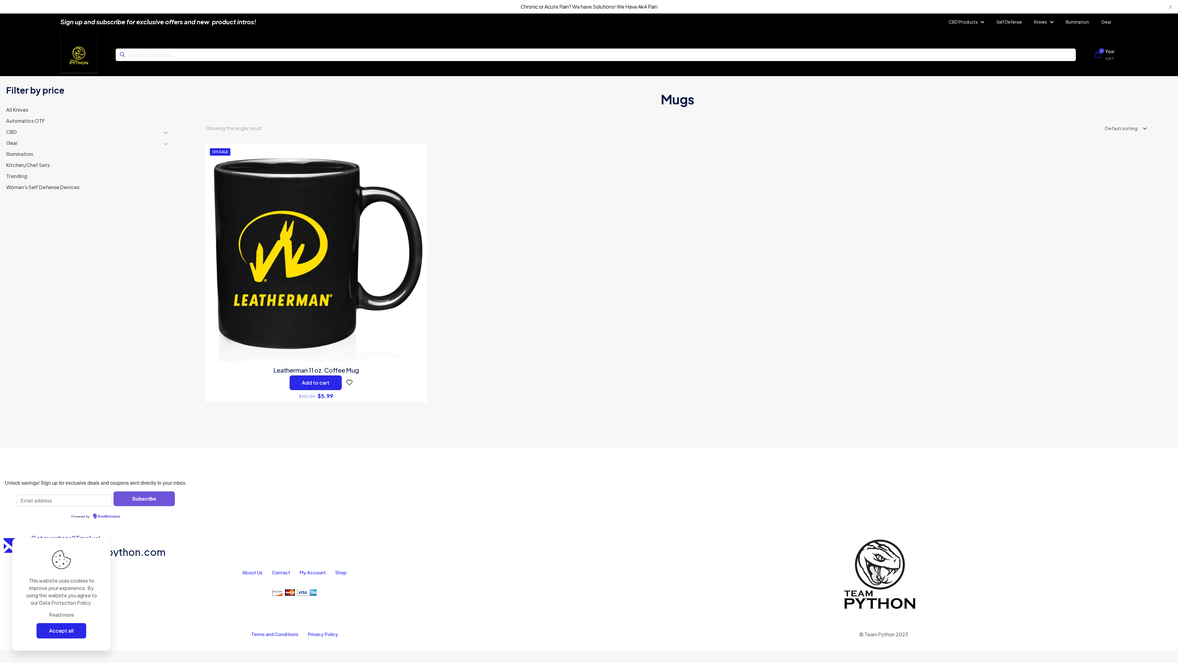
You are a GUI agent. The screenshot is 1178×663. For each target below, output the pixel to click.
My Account (312, 572)
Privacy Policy (323, 634)
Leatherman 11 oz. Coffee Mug (316, 370)
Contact (281, 572)
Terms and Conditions (274, 634)
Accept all (61, 630)
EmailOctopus (109, 516)
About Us (252, 572)
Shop (341, 572)
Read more (61, 614)
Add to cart (315, 382)
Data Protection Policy (64, 602)
